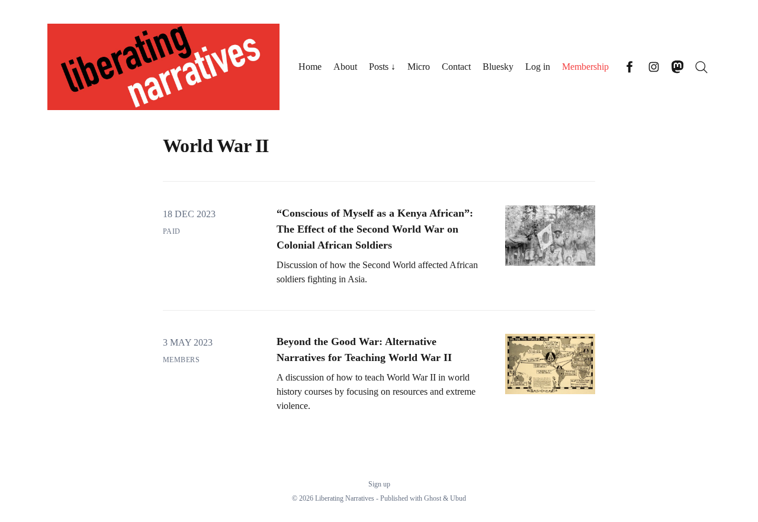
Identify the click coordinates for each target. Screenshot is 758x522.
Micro (418, 67)
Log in (537, 67)
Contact (456, 67)
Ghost (432, 498)
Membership (585, 67)
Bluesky (498, 67)
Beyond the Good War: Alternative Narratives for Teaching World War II (364, 349)
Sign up (379, 484)
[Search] (701, 66)
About (345, 67)
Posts (378, 67)
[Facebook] (630, 66)
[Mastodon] (677, 66)
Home (310, 67)
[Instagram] (653, 66)
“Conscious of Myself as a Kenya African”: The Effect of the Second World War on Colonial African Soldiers (375, 229)
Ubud (458, 498)
